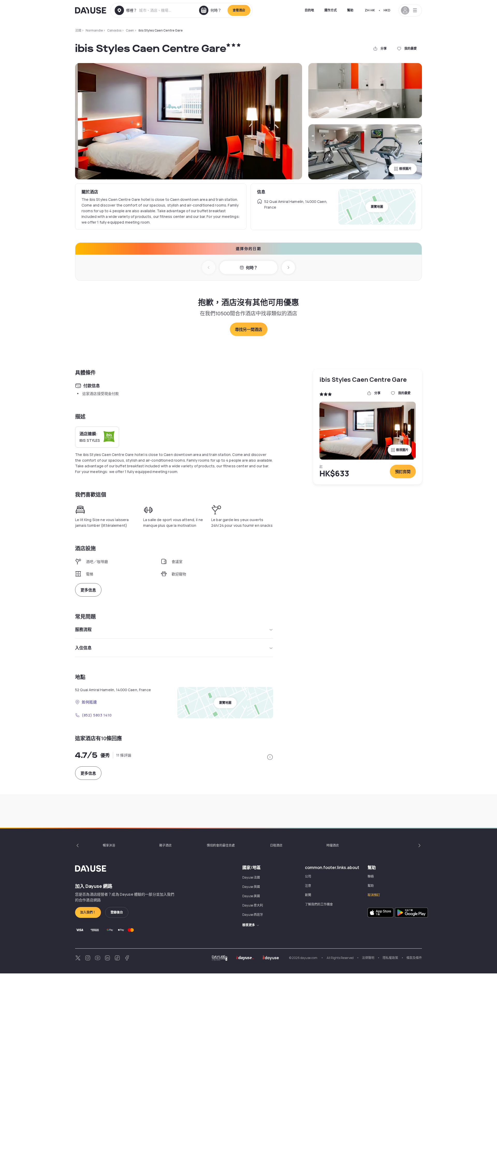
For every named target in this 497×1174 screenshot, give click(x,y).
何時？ (252, 267)
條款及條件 (414, 958)
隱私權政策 (390, 958)
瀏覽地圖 (377, 206)
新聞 (308, 895)
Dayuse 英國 (251, 887)
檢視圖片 (405, 168)
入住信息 (83, 648)
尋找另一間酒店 (248, 329)
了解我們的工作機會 (319, 904)
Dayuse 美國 (251, 896)
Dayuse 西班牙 (252, 914)
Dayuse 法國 (251, 877)
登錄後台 (117, 912)
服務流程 (83, 629)
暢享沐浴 (109, 845)
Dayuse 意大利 (252, 905)
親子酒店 (165, 845)
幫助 (350, 10)
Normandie (94, 30)
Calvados (114, 30)
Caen (130, 30)
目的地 (309, 10)
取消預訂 (374, 895)
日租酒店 (276, 845)
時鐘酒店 (332, 845)
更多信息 (88, 590)
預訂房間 (403, 471)
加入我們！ (88, 912)
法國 (78, 30)
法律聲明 (368, 958)
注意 (308, 885)
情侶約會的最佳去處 (221, 845)
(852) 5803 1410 (97, 715)
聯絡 (371, 876)
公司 (308, 876)
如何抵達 (89, 701)
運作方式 (330, 10)
